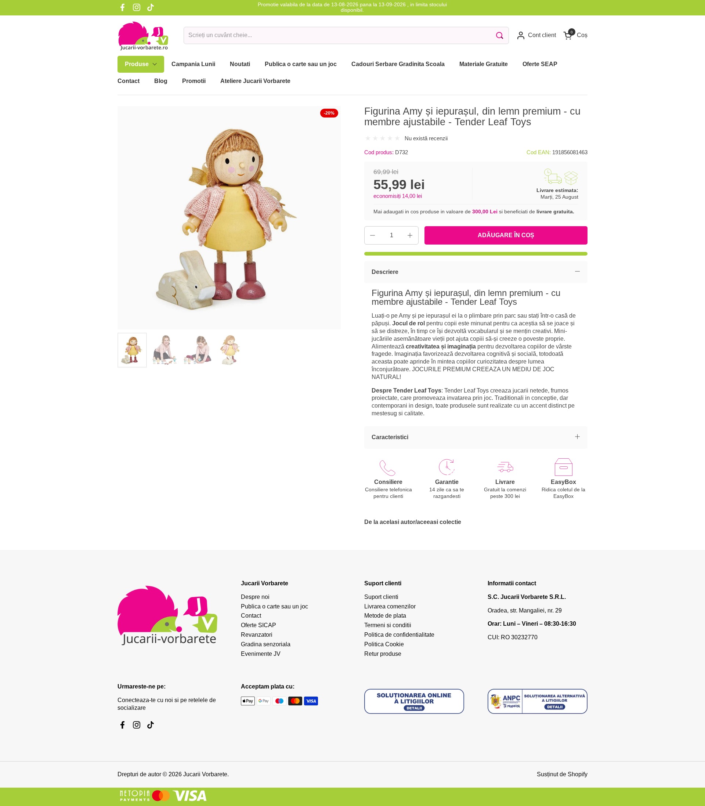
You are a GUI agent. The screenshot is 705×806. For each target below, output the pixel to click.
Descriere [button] (385, 272)
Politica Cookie (384, 644)
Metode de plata (385, 615)
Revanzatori (256, 635)
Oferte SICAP (258, 625)
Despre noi (255, 597)
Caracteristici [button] (390, 437)
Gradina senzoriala (265, 644)
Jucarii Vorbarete (205, 774)
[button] (575, 35)
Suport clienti (381, 597)
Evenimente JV (261, 654)
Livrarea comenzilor (390, 606)
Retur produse (382, 654)
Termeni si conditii (387, 625)
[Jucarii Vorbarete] (143, 35)
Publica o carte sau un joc (274, 606)
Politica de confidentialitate (399, 635)
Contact (251, 615)
